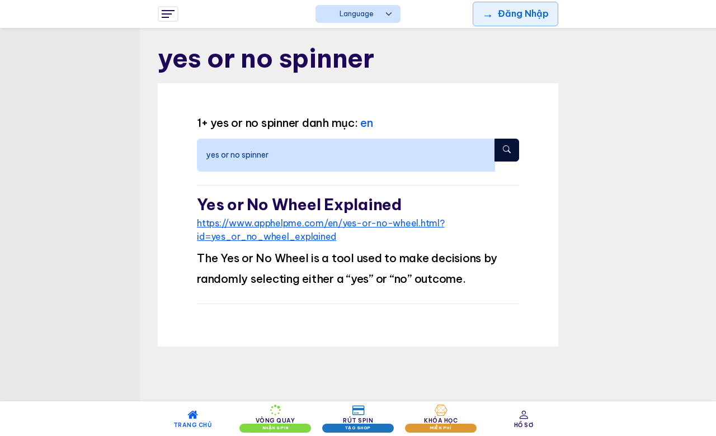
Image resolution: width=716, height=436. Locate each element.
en (366, 123)
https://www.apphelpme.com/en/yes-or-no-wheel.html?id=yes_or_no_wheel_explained (321, 229)
